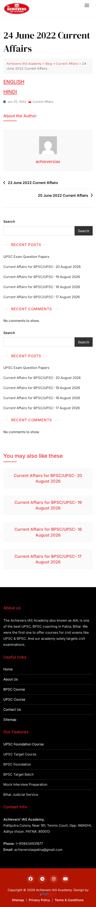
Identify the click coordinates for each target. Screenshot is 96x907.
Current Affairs (43, 101)
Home (8, 669)
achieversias (48, 161)
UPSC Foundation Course (23, 744)
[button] (88, 5)
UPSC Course (14, 699)
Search (9, 221)
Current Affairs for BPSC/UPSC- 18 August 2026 (41, 287)
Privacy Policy (39, 900)
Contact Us (12, 709)
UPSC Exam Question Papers (26, 257)
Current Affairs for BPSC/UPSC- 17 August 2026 (41, 297)
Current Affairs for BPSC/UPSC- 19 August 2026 (41, 277)
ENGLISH (13, 82)
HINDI (10, 92)
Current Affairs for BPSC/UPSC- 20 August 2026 (42, 267)
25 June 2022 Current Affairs (63, 195)
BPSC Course (14, 689)
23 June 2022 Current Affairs (33, 182)
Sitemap (9, 719)
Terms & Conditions (69, 900)
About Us (10, 679)
